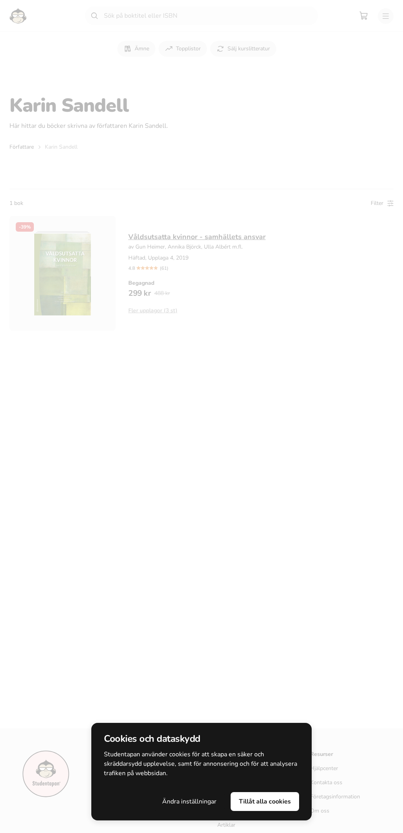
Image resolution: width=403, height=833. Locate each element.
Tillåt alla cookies (265, 801)
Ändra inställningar (189, 801)
